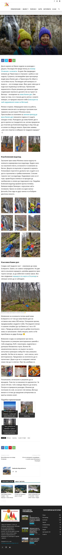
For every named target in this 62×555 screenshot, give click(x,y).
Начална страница (5, 16)
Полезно (33, 9)
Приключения (15, 9)
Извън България (32, 492)
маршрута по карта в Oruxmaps (25, 276)
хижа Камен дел (26, 94)
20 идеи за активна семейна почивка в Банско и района (34, 540)
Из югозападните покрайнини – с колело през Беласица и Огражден (31, 459)
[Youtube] (59, 1)
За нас (54, 9)
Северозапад (28, 43)
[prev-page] (2, 501)
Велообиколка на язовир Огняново (8, 458)
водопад (14, 437)
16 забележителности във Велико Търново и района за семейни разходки (34, 519)
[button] (59, 9)
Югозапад (34, 43)
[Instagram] (57, 1)
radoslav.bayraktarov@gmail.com (9, 543)
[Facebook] (54, 1)
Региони (22, 43)
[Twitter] (6, 60)
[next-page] (5, 501)
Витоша (9, 437)
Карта (40, 9)
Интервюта (47, 9)
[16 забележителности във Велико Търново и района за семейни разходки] (25, 517)
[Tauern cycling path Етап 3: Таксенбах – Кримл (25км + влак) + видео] (34, 489)
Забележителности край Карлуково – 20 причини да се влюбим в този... (34, 530)
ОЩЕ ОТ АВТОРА (19, 481)
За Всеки (3, 492)
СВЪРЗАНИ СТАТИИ (7, 481)
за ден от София (22, 437)
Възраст (25, 9)
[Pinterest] (10, 60)
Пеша (18, 43)
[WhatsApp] (14, 60)
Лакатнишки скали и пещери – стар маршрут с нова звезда (7, 496)
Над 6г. (16, 492)
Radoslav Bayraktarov (8, 54)
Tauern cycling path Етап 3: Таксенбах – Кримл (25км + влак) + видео (34, 496)
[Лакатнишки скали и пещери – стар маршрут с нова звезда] (7, 489)
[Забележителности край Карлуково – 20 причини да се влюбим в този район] (25, 530)
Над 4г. (18, 16)
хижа (29, 437)
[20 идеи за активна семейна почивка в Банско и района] (25, 540)
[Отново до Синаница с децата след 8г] (21, 489)
